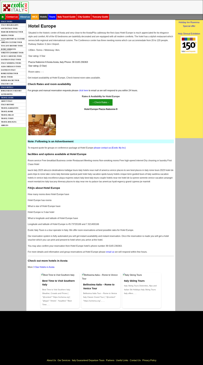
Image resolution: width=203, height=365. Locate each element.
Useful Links (122, 360)
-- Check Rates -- (101, 102)
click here (83, 90)
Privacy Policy (149, 360)
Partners (110, 360)
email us (110, 252)
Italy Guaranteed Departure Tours (88, 360)
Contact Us (135, 360)
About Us (51, 360)
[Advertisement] (97, 7)
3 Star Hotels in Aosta (43, 267)
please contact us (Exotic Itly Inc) (110, 148)
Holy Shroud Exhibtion (189, 34)
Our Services (64, 360)
